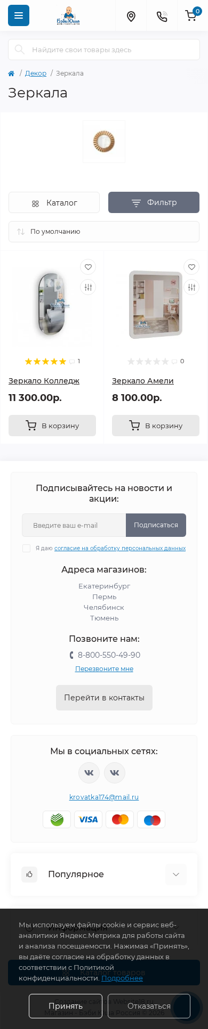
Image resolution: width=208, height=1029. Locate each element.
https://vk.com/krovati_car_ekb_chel (89, 772)
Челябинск (104, 607)
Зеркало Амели (143, 381)
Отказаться (149, 1006)
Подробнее (122, 978)
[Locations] (130, 15)
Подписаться (156, 525)
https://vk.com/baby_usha (114, 772)
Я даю (111, 548)
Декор (35, 73)
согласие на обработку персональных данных (120, 548)
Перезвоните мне (104, 669)
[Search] (19, 49)
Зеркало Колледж (44, 381)
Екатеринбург (104, 586)
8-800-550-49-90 (109, 655)
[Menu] (18, 15)
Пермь (104, 596)
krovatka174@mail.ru (104, 797)
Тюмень (104, 618)
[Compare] (88, 287)
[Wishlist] (88, 267)
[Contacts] (161, 15)
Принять (66, 1006)
